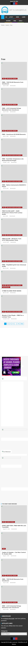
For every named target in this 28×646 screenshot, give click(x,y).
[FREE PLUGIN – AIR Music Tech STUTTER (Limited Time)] (14, 227)
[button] (6, 17)
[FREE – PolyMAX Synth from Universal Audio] (14, 254)
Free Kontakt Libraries (12, 78)
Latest (11, 17)
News (17, 17)
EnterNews (21, 642)
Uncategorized (6, 287)
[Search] (26, 17)
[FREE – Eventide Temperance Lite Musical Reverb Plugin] (14, 148)
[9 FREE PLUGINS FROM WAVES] (14, 280)
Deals (20, 20)
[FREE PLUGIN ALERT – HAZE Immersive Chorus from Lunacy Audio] (14, 200)
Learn (23, 17)
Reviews (8, 20)
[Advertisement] (14, 42)
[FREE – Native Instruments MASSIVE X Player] (14, 174)
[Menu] (6, 17)
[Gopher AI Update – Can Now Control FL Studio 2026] (14, 541)
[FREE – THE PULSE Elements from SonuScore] (14, 71)
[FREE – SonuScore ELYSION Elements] (14, 123)
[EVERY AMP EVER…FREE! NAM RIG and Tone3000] (14, 514)
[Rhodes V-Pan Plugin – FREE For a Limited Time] (14, 304)
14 (18, 323)
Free (15, 20)
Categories (4, 631)
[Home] (2, 17)
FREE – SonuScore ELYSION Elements (14, 134)
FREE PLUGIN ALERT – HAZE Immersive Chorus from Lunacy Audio (12, 212)
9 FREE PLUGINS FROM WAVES (11, 291)
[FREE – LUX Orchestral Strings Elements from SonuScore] (14, 97)
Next (22, 323)
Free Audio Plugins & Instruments (14, 155)
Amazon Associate (9, 618)
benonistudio (13, 85)
